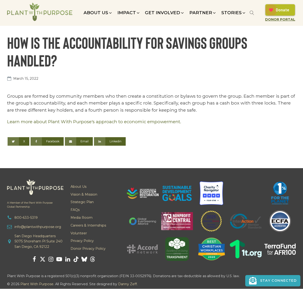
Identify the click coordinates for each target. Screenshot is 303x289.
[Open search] (252, 12)
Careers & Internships (88, 225)
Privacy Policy (82, 241)
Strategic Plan (82, 202)
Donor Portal (280, 19)
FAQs (75, 210)
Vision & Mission (84, 194)
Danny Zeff (127, 284)
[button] (98, 13)
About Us (78, 186)
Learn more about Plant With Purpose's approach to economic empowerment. (94, 121)
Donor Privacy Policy (88, 248)
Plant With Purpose (36, 284)
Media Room (82, 217)
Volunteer (79, 233)
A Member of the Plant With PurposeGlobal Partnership (30, 204)
